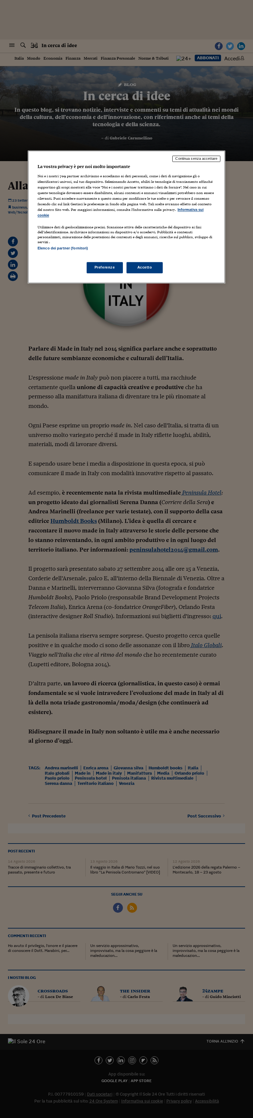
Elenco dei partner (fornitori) (63, 248)
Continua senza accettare (196, 158)
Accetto (144, 268)
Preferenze (105, 268)
